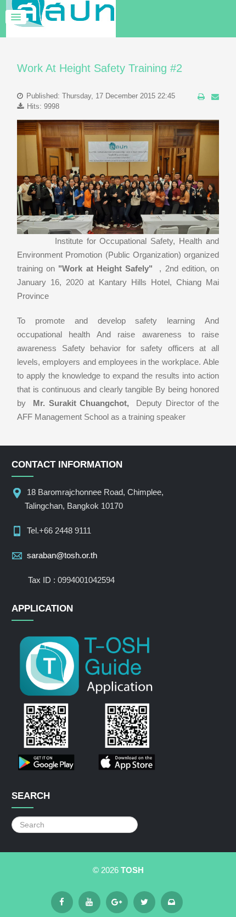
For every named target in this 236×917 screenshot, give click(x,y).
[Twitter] (144, 902)
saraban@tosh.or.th (62, 555)
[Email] (172, 902)
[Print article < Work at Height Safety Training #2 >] (201, 96)
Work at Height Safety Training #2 (99, 68)
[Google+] (117, 902)
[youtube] (89, 902)
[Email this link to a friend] (215, 96)
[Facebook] (62, 902)
